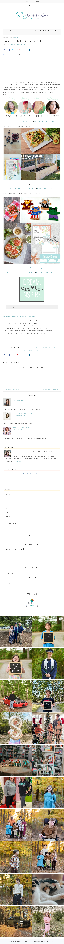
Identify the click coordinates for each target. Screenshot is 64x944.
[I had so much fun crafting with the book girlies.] (16, 760)
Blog (6, 512)
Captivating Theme (25, 941)
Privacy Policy (9, 520)
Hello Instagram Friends (12, 523)
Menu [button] (33, 5)
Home (16, 31)
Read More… (19, 461)
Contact (7, 516)
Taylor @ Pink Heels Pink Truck (23, 399)
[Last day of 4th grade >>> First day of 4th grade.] (48, 631)
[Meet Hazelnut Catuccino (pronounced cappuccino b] (48, 889)
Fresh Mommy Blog (49, 122)
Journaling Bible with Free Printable (23, 189)
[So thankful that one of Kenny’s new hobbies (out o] (16, 921)
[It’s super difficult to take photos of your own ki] (48, 857)
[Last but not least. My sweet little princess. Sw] (48, 792)
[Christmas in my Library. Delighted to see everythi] (48, 760)
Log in (53, 941)
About (7, 508)
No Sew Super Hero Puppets (44, 268)
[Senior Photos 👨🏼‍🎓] (16, 696)
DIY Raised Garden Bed (45, 189)
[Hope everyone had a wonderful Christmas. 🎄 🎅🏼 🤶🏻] (48, 728)
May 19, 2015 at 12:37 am (20, 400)
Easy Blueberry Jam (22, 184)
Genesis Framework (38, 941)
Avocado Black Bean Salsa (39, 184)
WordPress (47, 941)
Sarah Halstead (32, 15)
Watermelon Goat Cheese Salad (21, 268)
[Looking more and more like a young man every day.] (48, 825)
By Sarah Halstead (15, 122)
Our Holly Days (28, 122)
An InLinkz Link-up (9, 338)
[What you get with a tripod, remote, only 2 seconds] (16, 825)
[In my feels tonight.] (48, 663)
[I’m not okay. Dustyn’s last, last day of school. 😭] (48, 696)
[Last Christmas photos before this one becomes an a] (16, 889)
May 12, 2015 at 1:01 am (20, 429)
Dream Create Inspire (27, 31)
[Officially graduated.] (16, 631)
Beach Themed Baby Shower (46, 273)
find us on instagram (32, 1)
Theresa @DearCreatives (21, 427)
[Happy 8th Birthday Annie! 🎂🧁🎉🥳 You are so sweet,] (16, 728)
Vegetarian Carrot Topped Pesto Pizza (21, 273)
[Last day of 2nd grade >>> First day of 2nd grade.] (16, 663)
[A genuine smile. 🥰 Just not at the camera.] (16, 857)
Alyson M (37, 122)
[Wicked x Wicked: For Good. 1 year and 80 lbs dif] (16, 792)
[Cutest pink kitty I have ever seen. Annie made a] (48, 921)
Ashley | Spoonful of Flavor (22, 413)
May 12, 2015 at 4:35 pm (20, 415)
